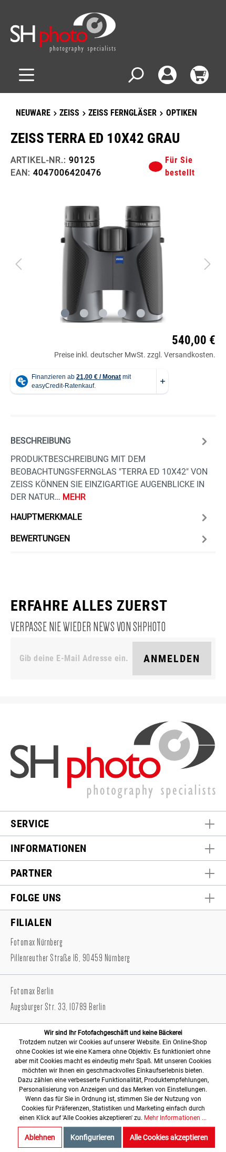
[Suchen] (135, 75)
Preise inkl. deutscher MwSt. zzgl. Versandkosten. (134, 355)
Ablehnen (40, 1137)
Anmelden (171, 658)
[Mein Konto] (167, 75)
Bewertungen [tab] (40, 538)
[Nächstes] (207, 263)
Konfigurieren (92, 1137)
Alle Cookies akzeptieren (169, 1137)
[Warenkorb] (199, 75)
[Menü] (27, 75)
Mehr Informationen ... (175, 1118)
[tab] (110, 467)
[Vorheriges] (18, 263)
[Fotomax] (76, 33)
